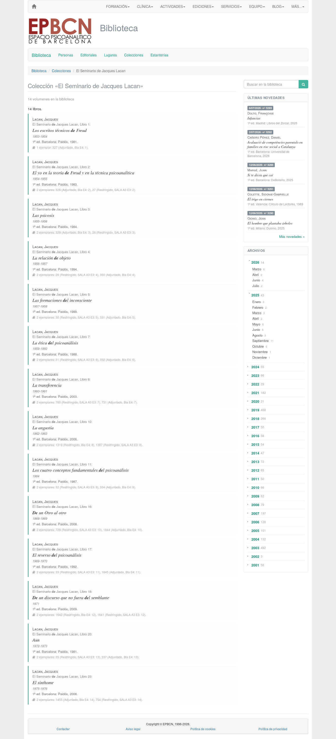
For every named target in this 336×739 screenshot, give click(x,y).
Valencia (261, 204)
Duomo (271, 228)
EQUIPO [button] (255, 6)
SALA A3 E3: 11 (88, 572)
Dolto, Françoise (260, 113)
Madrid (260, 123)
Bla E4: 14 (86, 699)
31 (57, 359)
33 (57, 572)
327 (55, 147)
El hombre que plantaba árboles (269, 223)
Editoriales (88, 54)
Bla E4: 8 (87, 445)
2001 (255, 564)
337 (104, 657)
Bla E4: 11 (132, 572)
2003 (255, 547)
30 (57, 317)
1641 (100, 614)
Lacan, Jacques (45, 119)
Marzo (256, 269)
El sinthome (43, 682)
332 (102, 359)
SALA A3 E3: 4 (87, 275)
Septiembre (260, 340)
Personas (65, 54)
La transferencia (46, 385)
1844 (106, 530)
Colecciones (133, 54)
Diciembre (259, 357)
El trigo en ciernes (260, 199)
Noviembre (260, 351)
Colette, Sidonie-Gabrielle (268, 194)
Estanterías (159, 54)
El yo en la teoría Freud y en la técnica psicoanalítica (83, 173)
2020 (255, 401)
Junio (256, 280)
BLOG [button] (277, 6)
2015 (255, 444)
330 (102, 275)
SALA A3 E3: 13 (88, 657)
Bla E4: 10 (134, 530)
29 (57, 275)
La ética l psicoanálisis (55, 343)
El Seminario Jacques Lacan (55, 124)
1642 (59, 614)
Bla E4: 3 (84, 232)
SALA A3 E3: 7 (89, 402)
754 (98, 699)
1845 (105, 572)
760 (58, 402)
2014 (255, 452)
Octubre (258, 346)
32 (57, 487)
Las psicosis (43, 215)
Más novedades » (292, 236)
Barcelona (49, 141)
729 (58, 530)
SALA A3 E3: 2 (124, 190)
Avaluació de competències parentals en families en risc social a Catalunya (275, 144)
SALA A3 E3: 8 (131, 445)
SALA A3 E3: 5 (87, 317)
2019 (255, 409)
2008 (255, 504)
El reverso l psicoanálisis (56, 555)
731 (104, 402)
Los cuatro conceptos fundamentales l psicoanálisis (80, 470)
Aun (36, 640)
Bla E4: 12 (88, 614)
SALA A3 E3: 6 (87, 359)
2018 (255, 418)
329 (58, 232)
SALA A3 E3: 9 (87, 487)
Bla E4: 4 (128, 275)
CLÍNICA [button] (144, 6)
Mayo (256, 324)
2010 (255, 487)
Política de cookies (202, 729)
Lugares (110, 54)
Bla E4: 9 (128, 487)
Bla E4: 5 (128, 317)
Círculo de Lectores (282, 204)
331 (102, 317)
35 (57, 657)
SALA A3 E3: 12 (133, 614)
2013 (255, 461)
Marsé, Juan (257, 170)
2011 (255, 478)
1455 (59, 699)
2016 (255, 435)
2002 (255, 556)
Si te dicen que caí (260, 175)
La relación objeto (51, 258)
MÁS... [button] (296, 6)
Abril (255, 274)
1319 (59, 445)
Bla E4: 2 (84, 190)
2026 (255, 262)
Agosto (257, 335)
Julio (255, 285)
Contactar (63, 729)
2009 (255, 496)
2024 (255, 366)
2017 (255, 427)
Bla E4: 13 (130, 657)
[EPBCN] (34, 6)
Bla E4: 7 (130, 402)
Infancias (253, 118)
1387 (99, 445)
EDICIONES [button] (202, 6)
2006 (255, 521)
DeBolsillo (278, 180)
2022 (255, 384)
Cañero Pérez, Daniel (264, 137)
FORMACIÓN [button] (116, 6)
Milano (260, 228)
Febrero (257, 307)
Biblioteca (41, 55)
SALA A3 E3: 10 (90, 530)
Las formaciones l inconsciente (62, 300)
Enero (256, 301)
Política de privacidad (273, 729)
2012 (255, 470)
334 (102, 487)
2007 (255, 513)
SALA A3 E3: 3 (124, 232)
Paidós (63, 141)
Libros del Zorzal (278, 123)
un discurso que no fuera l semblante (70, 597)
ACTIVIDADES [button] (171, 6)
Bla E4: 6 (128, 359)
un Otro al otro (49, 512)
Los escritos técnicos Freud (59, 130)
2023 (255, 375)
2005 (255, 530)
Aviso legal (133, 729)
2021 (255, 392)
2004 (255, 539)
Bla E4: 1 (81, 147)
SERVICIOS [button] (230, 6)
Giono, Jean (256, 218)
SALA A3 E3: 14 (130, 699)
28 (94, 232)
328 (58, 190)
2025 (255, 294)
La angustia (43, 428)
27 (94, 190)
